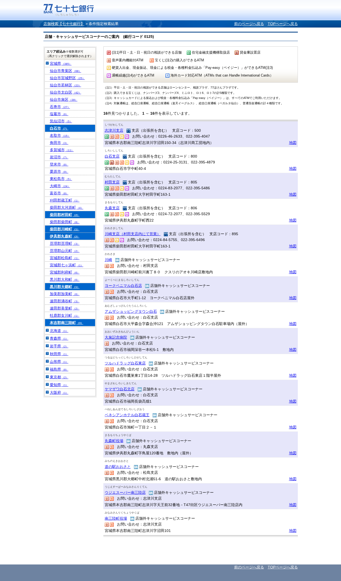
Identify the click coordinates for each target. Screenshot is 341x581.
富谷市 (59, 193)
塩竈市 (59, 114)
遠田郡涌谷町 (65, 301)
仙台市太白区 (65, 92)
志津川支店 (114, 130)
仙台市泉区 (64, 99)
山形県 (59, 361)
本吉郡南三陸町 (66, 322)
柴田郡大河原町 (66, 207)
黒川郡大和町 (65, 279)
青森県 (59, 338)
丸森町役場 (114, 441)
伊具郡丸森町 (65, 236)
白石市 (59, 128)
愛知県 (59, 385)
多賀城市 (62, 150)
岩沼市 (59, 157)
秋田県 (59, 354)
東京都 (59, 377)
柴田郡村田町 (65, 215)
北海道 (59, 330)
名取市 (60, 135)
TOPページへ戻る (283, 24)
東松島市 (61, 179)
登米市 (59, 164)
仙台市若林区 (65, 85)
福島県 (59, 369)
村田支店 (112, 182)
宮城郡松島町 (65, 258)
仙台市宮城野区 (67, 78)
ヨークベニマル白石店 (123, 285)
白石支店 (112, 156)
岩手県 (59, 346)
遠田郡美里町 (65, 308)
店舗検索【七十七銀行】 (63, 24)
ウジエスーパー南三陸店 (125, 492)
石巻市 (60, 107)
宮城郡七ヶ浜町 (66, 265)
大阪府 (59, 392)
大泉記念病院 (116, 337)
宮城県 (61, 63)
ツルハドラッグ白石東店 (125, 363)
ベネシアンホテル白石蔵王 (127, 415)
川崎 (108, 260)
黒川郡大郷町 (65, 287)
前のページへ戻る (249, 24)
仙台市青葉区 (65, 71)
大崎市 (60, 186)
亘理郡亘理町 (65, 243)
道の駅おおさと (118, 466)
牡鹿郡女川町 (65, 315)
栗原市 (59, 171)
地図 (293, 143)
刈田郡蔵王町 (65, 200)
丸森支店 (112, 208)
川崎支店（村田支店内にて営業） (133, 234)
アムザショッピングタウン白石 (131, 311)
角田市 (59, 143)
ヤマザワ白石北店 (120, 389)
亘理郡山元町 (65, 251)
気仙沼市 (61, 121)
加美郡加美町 (65, 294)
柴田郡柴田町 (65, 222)
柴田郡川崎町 (65, 229)
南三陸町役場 (116, 518)
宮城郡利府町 (65, 272)
